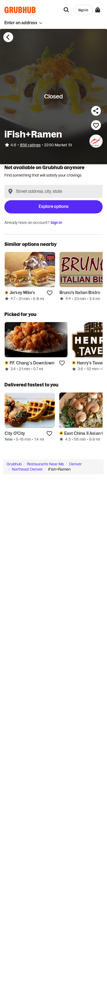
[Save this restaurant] (96, 125)
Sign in (56, 222)
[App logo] (20, 10)
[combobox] (53, 191)
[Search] (66, 10)
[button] (23, 23)
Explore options (54, 206)
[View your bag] (97, 10)
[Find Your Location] (10, 191)
